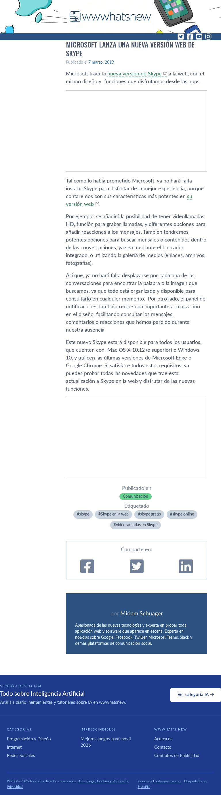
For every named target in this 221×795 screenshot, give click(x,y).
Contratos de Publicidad (176, 756)
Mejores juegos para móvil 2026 (106, 742)
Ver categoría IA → (196, 695)
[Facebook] (189, 36)
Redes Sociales (21, 756)
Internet (14, 747)
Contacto (163, 747)
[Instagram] (208, 36)
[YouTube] (199, 36)
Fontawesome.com (167, 781)
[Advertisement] (136, 131)
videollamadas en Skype (136, 525)
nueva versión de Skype (134, 74)
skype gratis (150, 514)
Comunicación (135, 497)
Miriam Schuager (141, 614)
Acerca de (163, 739)
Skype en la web (115, 514)
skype (84, 514)
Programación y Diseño (29, 739)
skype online (183, 514)
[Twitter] (180, 36)
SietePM (144, 786)
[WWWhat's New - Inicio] (110, 16)
